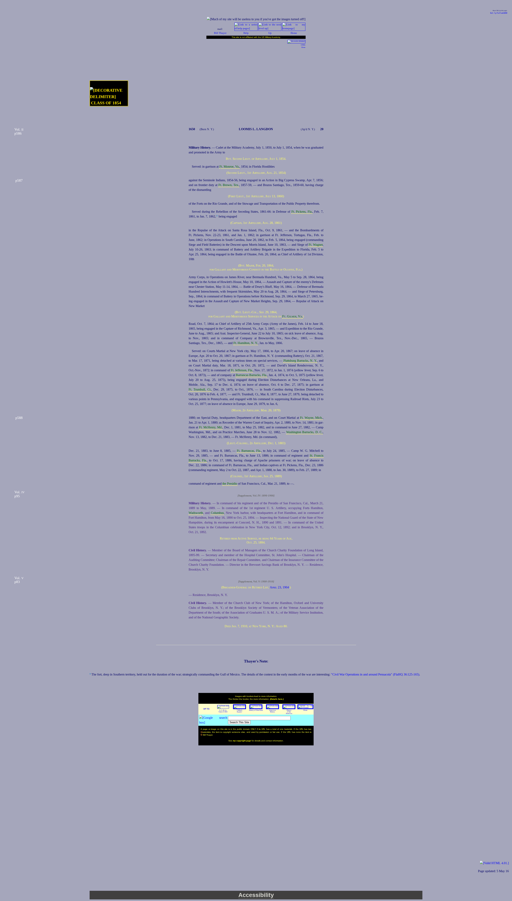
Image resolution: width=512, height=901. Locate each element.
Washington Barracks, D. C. (304, 432)
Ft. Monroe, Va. (229, 166)
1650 (192, 129)
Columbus (217, 512)
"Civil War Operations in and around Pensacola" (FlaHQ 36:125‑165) (375, 674)
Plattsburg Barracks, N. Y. (300, 360)
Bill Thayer (220, 33)
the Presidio (229, 483)
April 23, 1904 (279, 587)
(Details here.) (277, 699)
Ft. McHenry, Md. (210, 427)
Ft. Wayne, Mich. (311, 417)
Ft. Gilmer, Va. (292, 316)
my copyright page (242, 741)
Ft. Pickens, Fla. (301, 211)
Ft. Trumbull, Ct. (200, 389)
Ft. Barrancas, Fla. (249, 450)
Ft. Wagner (316, 244)
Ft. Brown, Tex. (228, 185)
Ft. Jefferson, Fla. (242, 370)
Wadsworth (196, 512)
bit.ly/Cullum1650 (498, 13)
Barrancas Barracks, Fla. (251, 375)
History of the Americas (289, 711)
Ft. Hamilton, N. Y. (245, 343)
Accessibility (256, 895)
